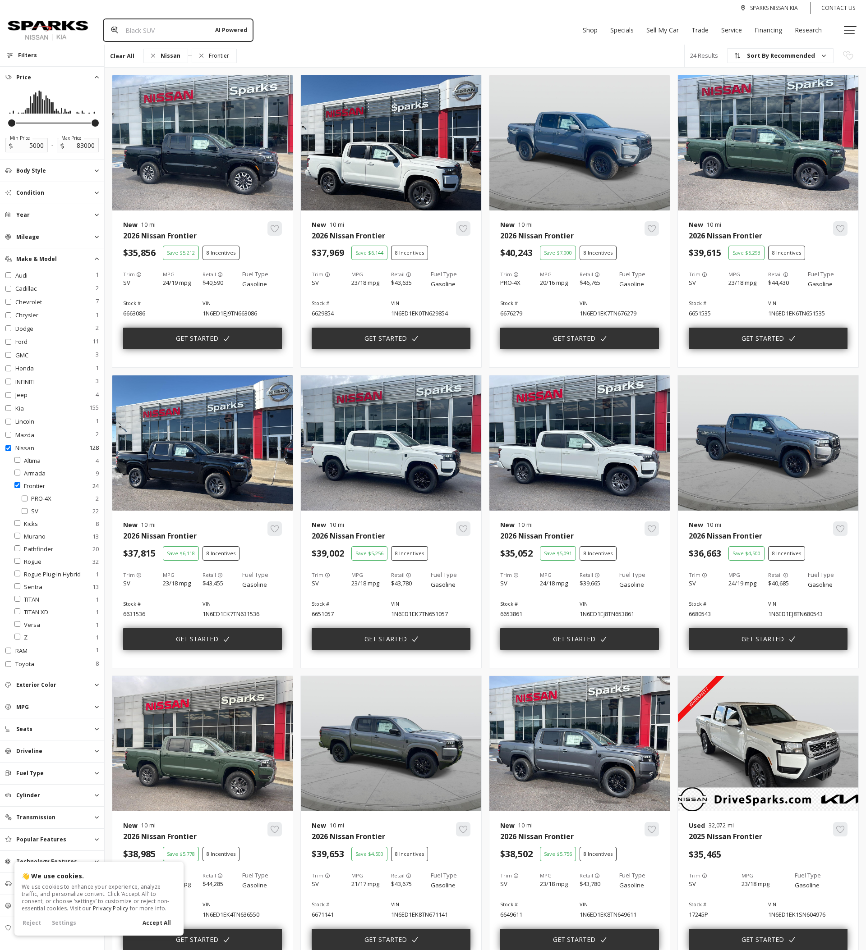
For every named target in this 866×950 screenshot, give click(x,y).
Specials (622, 30)
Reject (32, 923)
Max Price (71, 138)
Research (808, 30)
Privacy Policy (111, 908)
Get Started (197, 338)
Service (731, 30)
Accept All (157, 923)
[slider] (11, 123)
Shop (590, 30)
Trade (700, 30)
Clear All (122, 56)
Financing (768, 30)
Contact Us (838, 8)
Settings (64, 923)
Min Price (20, 138)
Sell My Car (662, 30)
